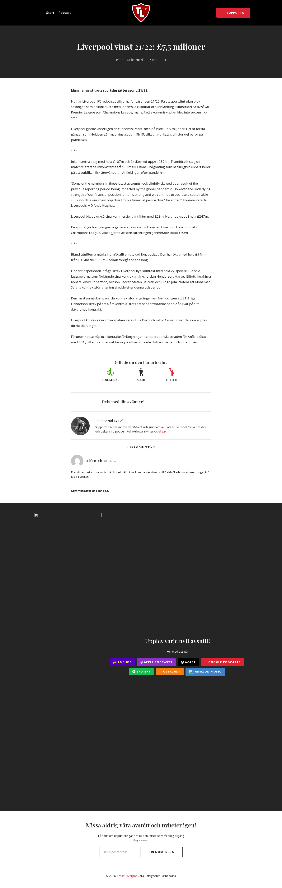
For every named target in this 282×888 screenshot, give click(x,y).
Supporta (235, 13)
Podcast (64, 12)
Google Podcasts (224, 662)
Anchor (124, 662)
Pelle (119, 60)
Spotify (143, 671)
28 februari (135, 60)
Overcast (171, 671)
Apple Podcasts (157, 662)
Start (50, 12)
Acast (190, 662)
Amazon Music (208, 671)
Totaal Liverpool (127, 876)
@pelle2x (160, 431)
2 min (153, 60)
